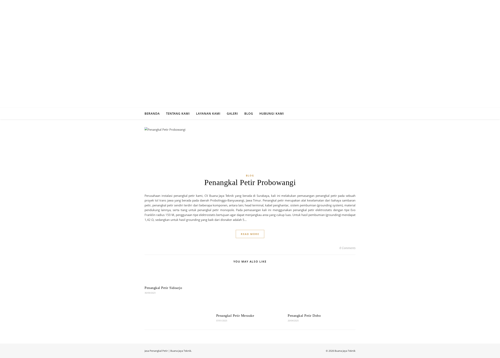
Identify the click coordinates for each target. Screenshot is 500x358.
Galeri (232, 113)
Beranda (152, 113)
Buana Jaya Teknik (180, 351)
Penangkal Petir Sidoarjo (163, 288)
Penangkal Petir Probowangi (250, 182)
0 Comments (347, 248)
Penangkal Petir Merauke (235, 316)
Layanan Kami (208, 113)
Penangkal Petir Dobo (304, 316)
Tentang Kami (178, 113)
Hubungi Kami (271, 113)
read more (250, 234)
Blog (248, 113)
